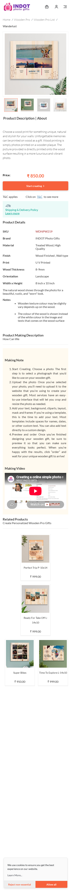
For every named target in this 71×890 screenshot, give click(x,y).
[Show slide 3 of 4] (44, 105)
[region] (35, 72)
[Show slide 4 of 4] (60, 105)
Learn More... (14, 875)
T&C (39, 196)
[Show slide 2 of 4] (27, 105)
